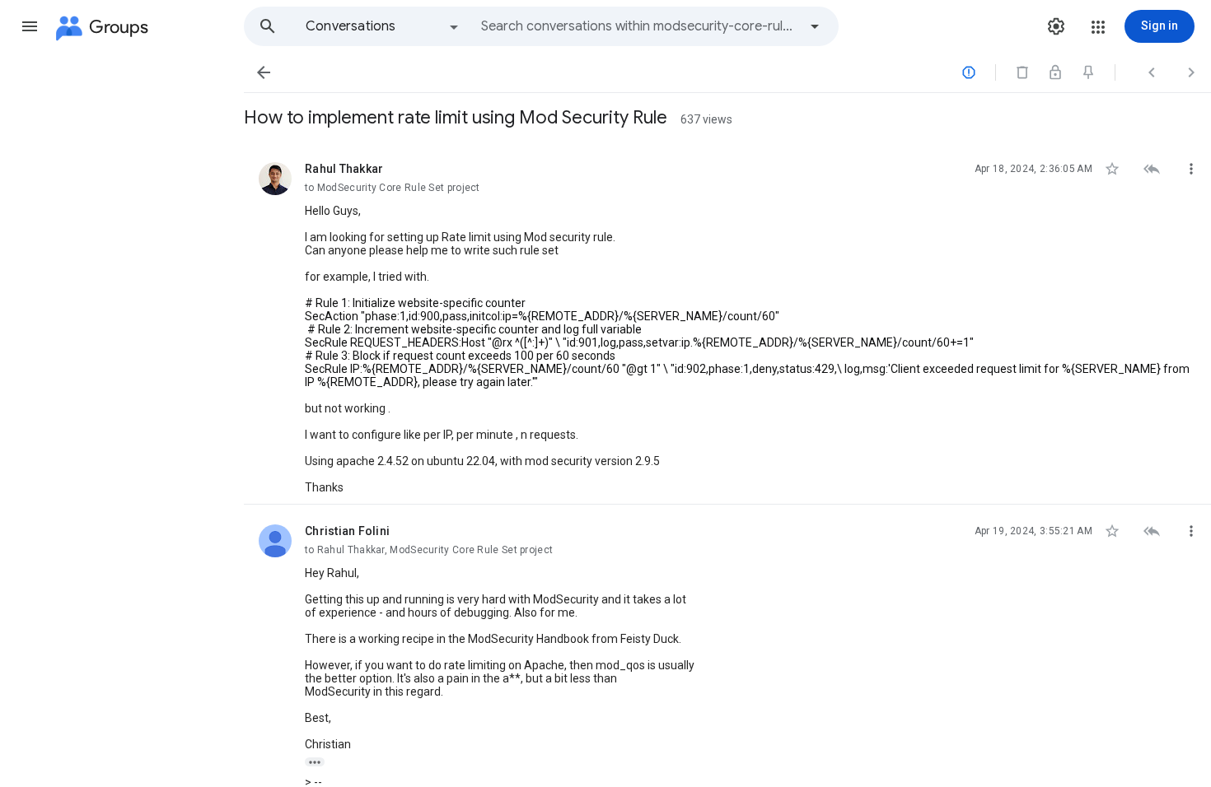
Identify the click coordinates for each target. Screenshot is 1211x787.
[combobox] (639, 26)
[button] (29, 26)
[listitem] (727, 323)
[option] (383, 26)
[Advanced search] (815, 26)
